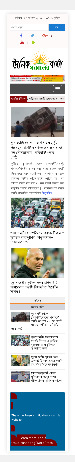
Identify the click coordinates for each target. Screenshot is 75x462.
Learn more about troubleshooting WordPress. (32, 440)
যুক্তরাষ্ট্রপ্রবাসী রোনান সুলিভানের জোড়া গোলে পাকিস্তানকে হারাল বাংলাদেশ (46, 376)
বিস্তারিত (47, 193)
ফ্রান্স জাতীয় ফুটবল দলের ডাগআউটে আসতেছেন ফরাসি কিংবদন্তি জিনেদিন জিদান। (34, 287)
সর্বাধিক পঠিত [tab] (37, 307)
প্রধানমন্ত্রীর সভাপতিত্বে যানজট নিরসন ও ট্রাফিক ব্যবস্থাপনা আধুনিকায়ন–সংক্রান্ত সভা (37, 237)
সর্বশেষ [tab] (37, 300)
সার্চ (56, 27)
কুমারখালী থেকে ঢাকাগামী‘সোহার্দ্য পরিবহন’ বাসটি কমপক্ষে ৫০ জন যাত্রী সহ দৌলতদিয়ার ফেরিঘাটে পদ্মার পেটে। (37, 150)
